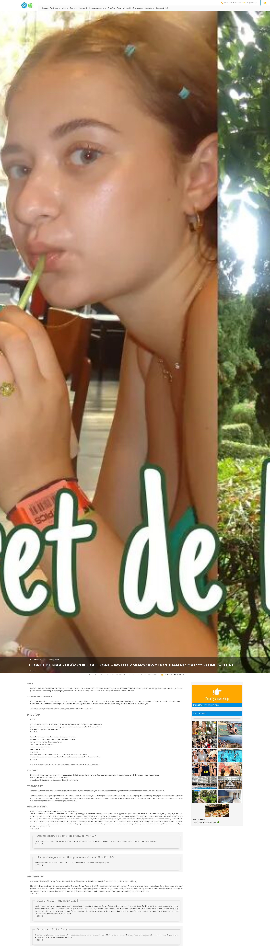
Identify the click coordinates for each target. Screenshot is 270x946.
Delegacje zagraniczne (97, 8)
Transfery (111, 8)
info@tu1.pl (251, 2)
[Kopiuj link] (218, 822)
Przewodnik (82, 8)
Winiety (65, 8)
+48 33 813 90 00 (232, 2)
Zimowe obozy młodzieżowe (143, 8)
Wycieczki (127, 8)
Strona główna (94, 675)
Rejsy (119, 8)
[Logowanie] (265, 2)
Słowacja (73, 8)
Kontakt (45, 8)
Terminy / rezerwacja (217, 698)
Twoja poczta (55, 8)
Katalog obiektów (162, 8)
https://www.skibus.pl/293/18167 (205, 822)
